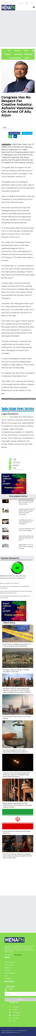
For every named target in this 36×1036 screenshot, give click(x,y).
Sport (26, 58)
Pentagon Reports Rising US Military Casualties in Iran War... (16, 671)
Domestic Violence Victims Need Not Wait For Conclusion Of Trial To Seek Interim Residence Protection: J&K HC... (17, 690)
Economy (18, 54)
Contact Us (8, 967)
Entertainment (12, 58)
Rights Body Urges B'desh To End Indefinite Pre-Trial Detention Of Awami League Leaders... (17, 805)
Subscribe (20, 999)
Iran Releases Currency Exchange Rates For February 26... (26, 521)
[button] (26, 3)
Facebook (15, 1007)
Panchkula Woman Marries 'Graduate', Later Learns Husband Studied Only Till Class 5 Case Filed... (17, 856)
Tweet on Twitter (27, 133)
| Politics (6, 54)
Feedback (8, 978)
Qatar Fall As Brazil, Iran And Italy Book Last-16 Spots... (26, 538)
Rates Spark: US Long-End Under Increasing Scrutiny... (26, 546)
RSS (14, 1020)
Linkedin (15, 1018)
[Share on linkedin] (15, 136)
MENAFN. (14, 1030)
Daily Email (16, 1015)
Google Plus (16, 1012)
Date (5, 127)
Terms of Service (10, 962)
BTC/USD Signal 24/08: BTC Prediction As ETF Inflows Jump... (26, 502)
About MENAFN (10, 973)
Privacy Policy (9, 965)
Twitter (14, 1010)
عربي (21, 3)
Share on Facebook (14, 133)
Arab (26, 50)
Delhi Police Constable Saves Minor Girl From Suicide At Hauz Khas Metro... (17, 645)
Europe (17, 50)
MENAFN (6, 144)
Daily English (10, 986)
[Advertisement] (18, 28)
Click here (18, 955)
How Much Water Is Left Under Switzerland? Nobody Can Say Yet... (15, 751)
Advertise (8, 970)
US (6, 50)
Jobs (6, 976)
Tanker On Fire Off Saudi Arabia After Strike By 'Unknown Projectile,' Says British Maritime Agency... (16, 774)
